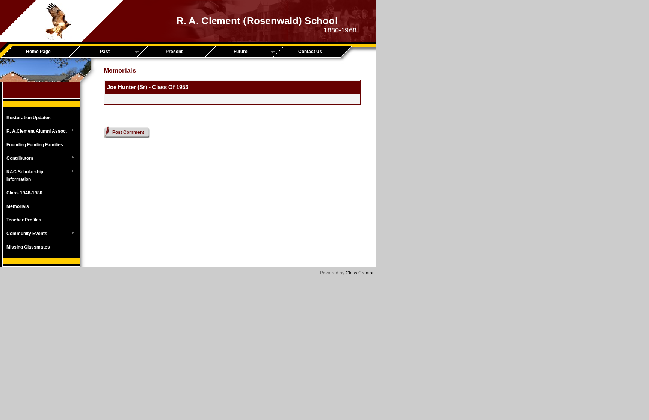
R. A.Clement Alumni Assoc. (35, 132)
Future (229, 52)
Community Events (25, 234)
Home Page (38, 51)
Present (174, 51)
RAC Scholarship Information (23, 175)
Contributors (18, 159)
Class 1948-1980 (24, 193)
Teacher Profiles (23, 220)
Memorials (17, 206)
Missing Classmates (28, 247)
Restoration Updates (28, 117)
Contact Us (310, 51)
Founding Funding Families (34, 144)
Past (92, 52)
